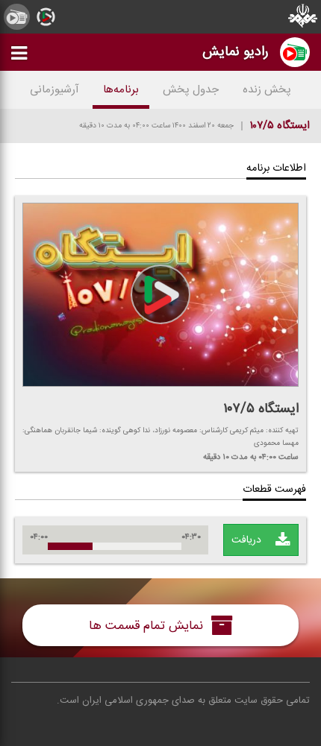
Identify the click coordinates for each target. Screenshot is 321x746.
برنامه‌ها (121, 89)
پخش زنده (267, 89)
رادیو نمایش (235, 51)
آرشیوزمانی (54, 89)
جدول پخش (191, 89)
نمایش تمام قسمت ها (148, 626)
